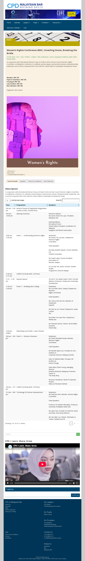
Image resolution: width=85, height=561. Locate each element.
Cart (25, 28)
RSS (45, 548)
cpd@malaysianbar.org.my (53, 538)
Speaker (23, 181)
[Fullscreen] (77, 483)
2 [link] (74, 423)
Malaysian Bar (48, 550)
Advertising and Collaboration (53, 526)
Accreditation (48, 523)
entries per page (18, 200)
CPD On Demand (10, 510)
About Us (8, 504)
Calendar (17, 23)
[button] (14, 205)
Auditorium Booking (50, 524)
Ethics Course (48, 514)
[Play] (8, 483)
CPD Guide (47, 504)
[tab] (12, 181)
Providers (45, 23)
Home (9, 23)
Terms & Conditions (34, 181)
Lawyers (26, 23)
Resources (56, 23)
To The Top (75, 495)
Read (6, 508)
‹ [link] (67, 423)
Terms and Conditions (11, 534)
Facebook (47, 546)
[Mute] (74, 483)
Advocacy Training (13, 28)
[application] (42, 464)
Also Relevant (48, 181)
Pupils (35, 23)
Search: (58, 200)
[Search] (78, 434)
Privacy (7, 536)
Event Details (13, 181)
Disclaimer (8, 538)
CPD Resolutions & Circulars (52, 506)
